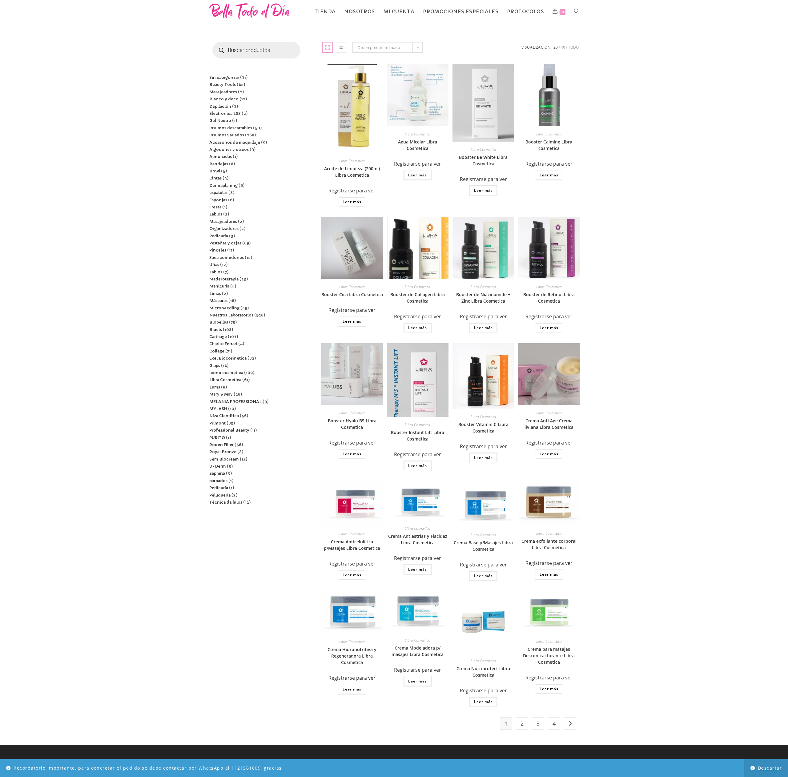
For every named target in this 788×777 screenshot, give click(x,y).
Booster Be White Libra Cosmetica (483, 160)
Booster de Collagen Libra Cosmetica (417, 298)
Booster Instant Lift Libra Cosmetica (417, 435)
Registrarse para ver (352, 190)
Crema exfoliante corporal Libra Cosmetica (549, 544)
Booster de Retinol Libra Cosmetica (549, 298)
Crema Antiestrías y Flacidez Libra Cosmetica (417, 539)
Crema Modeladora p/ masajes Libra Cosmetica (418, 651)
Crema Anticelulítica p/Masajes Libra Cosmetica (352, 545)
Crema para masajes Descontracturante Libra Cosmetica (549, 655)
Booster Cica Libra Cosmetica (352, 294)
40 (563, 47)
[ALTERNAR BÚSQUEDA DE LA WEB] (576, 11)
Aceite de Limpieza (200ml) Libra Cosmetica (352, 172)
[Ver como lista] (341, 47)
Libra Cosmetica (352, 160)
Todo (573, 47)
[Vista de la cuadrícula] (327, 47)
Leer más (352, 201)
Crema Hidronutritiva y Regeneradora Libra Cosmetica (352, 655)
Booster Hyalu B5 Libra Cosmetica (352, 424)
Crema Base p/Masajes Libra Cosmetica (483, 546)
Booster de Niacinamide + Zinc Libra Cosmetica (483, 298)
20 (555, 47)
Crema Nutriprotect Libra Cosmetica (483, 672)
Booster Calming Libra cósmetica (548, 145)
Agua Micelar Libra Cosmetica (417, 145)
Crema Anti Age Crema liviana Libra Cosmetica (549, 424)
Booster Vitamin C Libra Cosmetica (483, 427)
